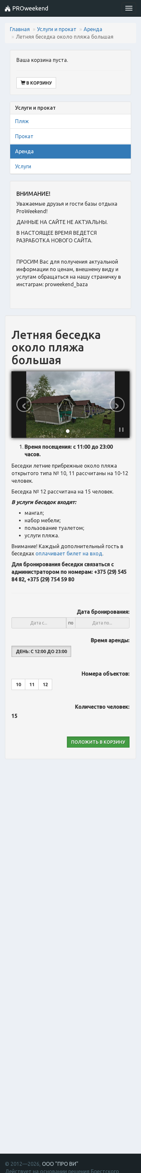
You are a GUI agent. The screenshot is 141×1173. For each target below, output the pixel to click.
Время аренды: (110, 640)
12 (45, 684)
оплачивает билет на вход (68, 553)
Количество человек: (102, 707)
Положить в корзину (98, 742)
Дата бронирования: (103, 612)
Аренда (93, 29)
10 (18, 684)
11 (31, 684)
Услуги (23, 166)
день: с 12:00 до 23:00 (41, 651)
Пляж (22, 121)
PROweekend (29, 8)
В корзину (38, 82)
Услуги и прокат (56, 29)
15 (14, 716)
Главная (20, 29)
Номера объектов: (106, 674)
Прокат (24, 136)
